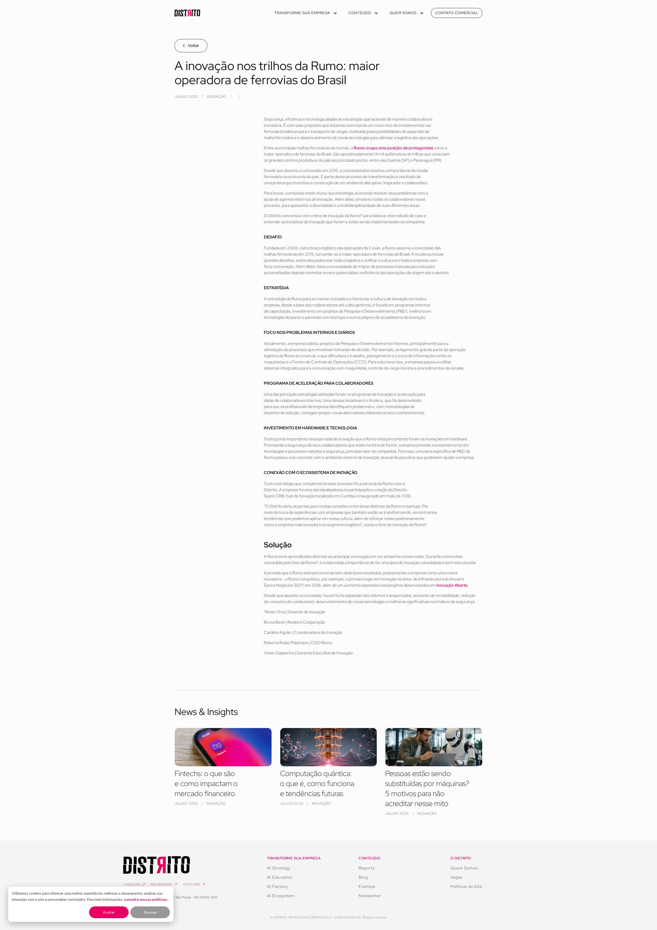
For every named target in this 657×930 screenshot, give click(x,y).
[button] (305, 13)
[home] (187, 12)
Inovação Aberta (452, 585)
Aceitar (109, 912)
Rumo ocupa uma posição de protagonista (393, 148)
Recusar (150, 912)
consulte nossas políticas (145, 899)
